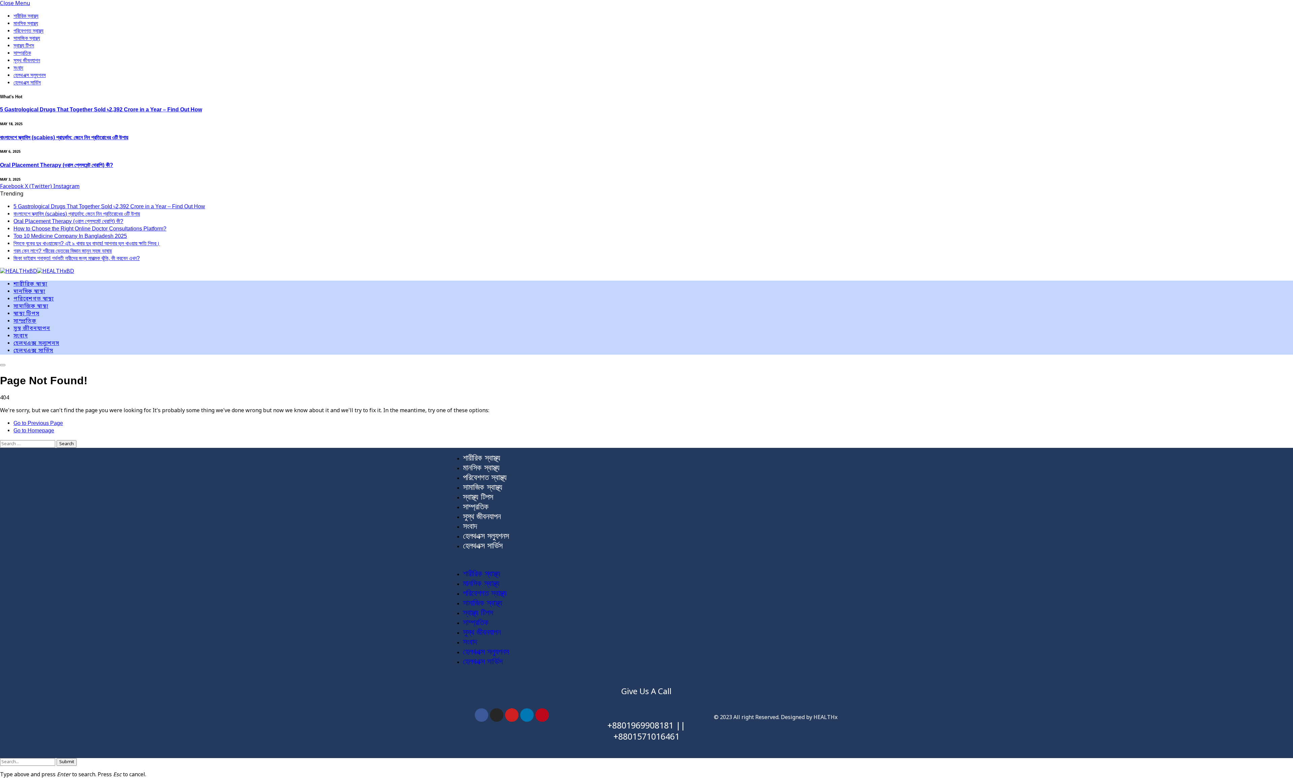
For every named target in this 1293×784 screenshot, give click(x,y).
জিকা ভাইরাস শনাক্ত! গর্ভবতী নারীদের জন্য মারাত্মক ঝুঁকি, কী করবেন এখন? (76, 258)
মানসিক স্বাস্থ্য (25, 23)
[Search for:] (28, 444)
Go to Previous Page (38, 423)
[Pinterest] (542, 715)
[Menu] (2, 365)
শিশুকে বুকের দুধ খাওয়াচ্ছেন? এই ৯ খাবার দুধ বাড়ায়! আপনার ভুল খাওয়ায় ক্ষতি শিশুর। (86, 243)
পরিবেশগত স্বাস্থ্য (28, 31)
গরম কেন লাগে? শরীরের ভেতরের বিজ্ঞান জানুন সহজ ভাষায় (62, 251)
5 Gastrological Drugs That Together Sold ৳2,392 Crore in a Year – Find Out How (101, 109)
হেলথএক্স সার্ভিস (27, 82)
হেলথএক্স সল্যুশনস (29, 75)
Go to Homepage (33, 430)
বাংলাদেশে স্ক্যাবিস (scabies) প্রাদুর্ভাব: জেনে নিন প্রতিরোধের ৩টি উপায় (64, 137)
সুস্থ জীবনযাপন (26, 60)
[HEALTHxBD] (37, 272)
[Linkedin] (527, 715)
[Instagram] (496, 715)
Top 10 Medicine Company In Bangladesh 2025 (70, 236)
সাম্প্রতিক (22, 53)
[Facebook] (481, 715)
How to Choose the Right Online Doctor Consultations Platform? (89, 228)
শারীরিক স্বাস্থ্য (25, 16)
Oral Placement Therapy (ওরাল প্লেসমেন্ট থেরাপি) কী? (56, 165)
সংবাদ (18, 68)
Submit (66, 762)
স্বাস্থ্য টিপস (23, 45)
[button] (646, 560)
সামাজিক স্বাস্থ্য (26, 38)
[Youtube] (512, 715)
